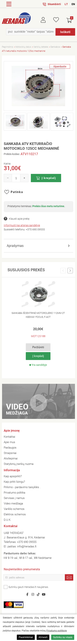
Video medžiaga (13, 503)
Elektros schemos (15, 514)
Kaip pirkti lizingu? (14, 481)
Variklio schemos (14, 509)
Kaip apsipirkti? (13, 476)
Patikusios (56, 19)
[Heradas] (16, 18)
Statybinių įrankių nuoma (18, 464)
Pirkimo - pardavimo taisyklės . (22, 487)
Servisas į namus (14, 498)
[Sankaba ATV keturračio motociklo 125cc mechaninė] (38, 86)
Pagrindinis (7, 47)
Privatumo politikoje (56, 630)
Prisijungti (46, 19)
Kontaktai (9, 436)
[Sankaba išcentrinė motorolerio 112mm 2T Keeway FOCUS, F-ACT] (38, 294)
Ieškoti (65, 32)
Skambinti (54, 4)
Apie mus (9, 442)
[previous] (63, 271)
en (73, 4)
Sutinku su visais (62, 637)
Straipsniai (10, 453)
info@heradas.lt (26, 546)
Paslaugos (10, 447)
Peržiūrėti (38, 347)
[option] (38, 325)
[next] (70, 271)
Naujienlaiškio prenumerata (22, 569)
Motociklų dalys (23, 47)
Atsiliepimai (11, 458)
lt (66, 4)
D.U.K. (7, 520)
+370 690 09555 (35, 229)
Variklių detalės (40, 47)
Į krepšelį (49, 178)
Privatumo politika (14, 492)
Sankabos (55, 47)
